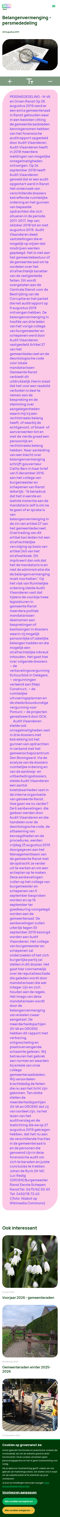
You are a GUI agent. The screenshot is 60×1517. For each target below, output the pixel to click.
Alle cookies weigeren (17, 1510)
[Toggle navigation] (54, 7)
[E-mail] (5, 75)
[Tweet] (5, 66)
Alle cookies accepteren (19, 1501)
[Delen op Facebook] (5, 57)
